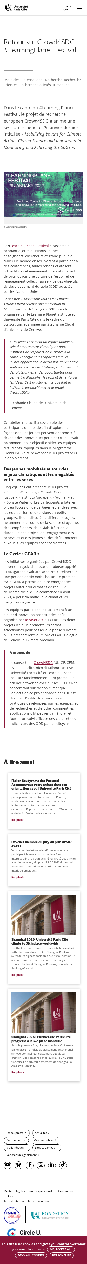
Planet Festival (37, 245)
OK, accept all (61, 1249)
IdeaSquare (34, 619)
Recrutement (14, 1140)
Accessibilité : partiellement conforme (27, 1201)
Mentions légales (14, 1191)
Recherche (53, 79)
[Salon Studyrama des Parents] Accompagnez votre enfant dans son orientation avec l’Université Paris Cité (41, 784)
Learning (17, 245)
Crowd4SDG (43, 662)
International (33, 79)
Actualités (41, 1133)
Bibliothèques (15, 1147)
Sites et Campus (45, 1147)
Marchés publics (44, 1140)
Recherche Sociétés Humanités (44, 84)
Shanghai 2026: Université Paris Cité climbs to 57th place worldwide (39, 941)
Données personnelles (41, 1191)
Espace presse (14, 1133)
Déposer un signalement (21, 1155)
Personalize (61, 1255)
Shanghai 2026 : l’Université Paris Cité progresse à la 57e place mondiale (41, 1039)
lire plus (16, 820)
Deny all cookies (31, 1255)
